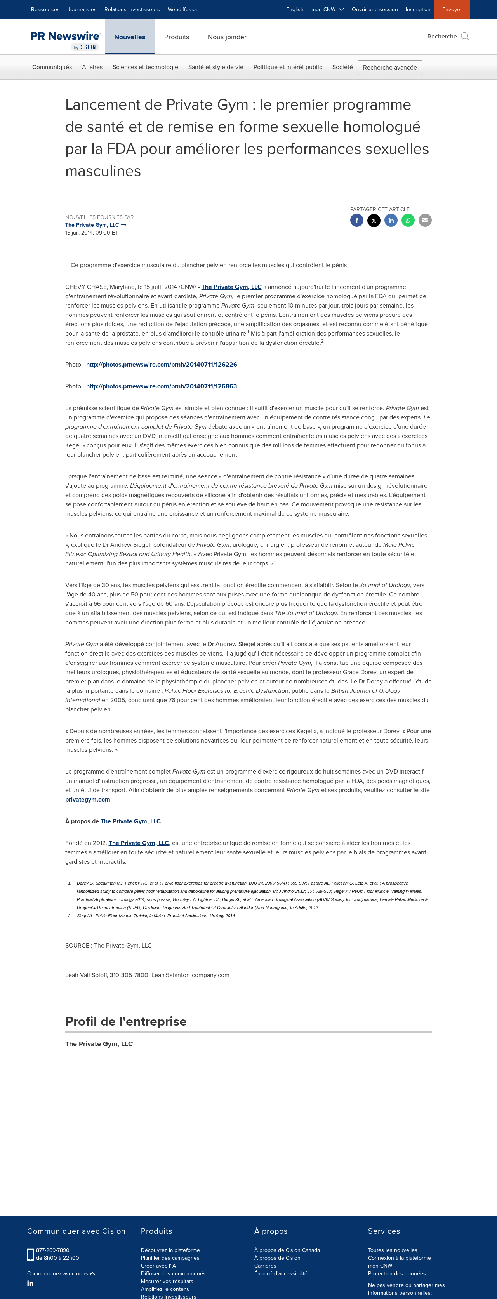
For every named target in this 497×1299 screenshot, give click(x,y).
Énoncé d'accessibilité (281, 1273)
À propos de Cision (277, 1258)
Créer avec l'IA (158, 1266)
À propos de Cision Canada (287, 1250)
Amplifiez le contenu (165, 1289)
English (295, 9)
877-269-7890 (53, 1250)
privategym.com (87, 799)
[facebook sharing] (356, 221)
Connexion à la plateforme (399, 1258)
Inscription (418, 9)
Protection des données (397, 1273)
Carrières (265, 1266)
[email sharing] (425, 221)
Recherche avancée (390, 67)
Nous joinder (227, 37)
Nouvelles (130, 37)
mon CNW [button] (325, 9)
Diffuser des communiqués (173, 1273)
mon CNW (380, 1266)
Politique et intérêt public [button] (288, 67)
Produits (176, 37)
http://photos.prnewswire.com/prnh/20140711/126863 (161, 386)
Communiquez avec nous (58, 1274)
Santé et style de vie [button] (215, 67)
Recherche (442, 36)
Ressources (45, 9)
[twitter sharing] (374, 221)
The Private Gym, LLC (232, 286)
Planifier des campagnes (170, 1258)
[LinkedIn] (31, 1283)
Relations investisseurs (132, 9)
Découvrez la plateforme (170, 1250)
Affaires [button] (92, 67)
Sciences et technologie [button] (145, 67)
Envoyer (452, 9)
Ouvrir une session (375, 9)
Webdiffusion (183, 9)
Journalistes (82, 9)
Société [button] (342, 67)
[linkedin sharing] (391, 221)
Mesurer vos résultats (167, 1281)
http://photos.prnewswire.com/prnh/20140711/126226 (161, 364)
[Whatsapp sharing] (408, 221)
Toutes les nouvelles (392, 1250)
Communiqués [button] (52, 67)
